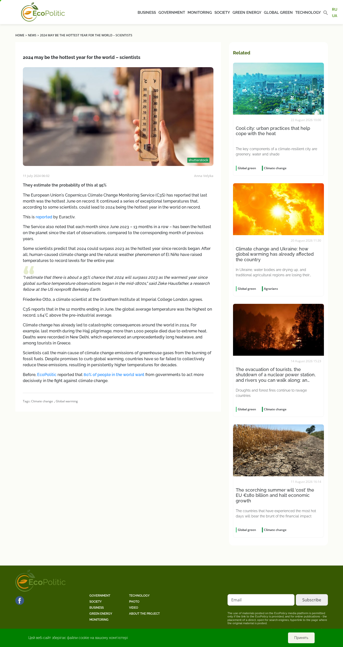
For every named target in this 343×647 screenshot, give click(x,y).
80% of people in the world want (114, 374)
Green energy (247, 12)
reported (44, 217)
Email (236, 600)
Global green (278, 12)
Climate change (42, 401)
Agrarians (271, 289)
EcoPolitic (46, 374)
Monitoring (200, 12)
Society (222, 12)
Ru (334, 9)
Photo (134, 601)
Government (171, 12)
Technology (308, 12)
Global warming (67, 401)
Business (147, 12)
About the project (144, 613)
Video (133, 607)
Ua (334, 15)
